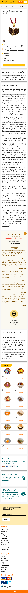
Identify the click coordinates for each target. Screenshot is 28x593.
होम (1, 6)
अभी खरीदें (14, 591)
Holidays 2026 (5, 549)
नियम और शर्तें (4, 569)
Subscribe (6, 519)
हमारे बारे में (4, 562)
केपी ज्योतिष (4, 537)
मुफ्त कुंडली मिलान (5, 529)
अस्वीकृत (3, 556)
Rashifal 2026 (5, 546)
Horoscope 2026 (5, 544)
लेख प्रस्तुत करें (5, 542)
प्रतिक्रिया (4, 558)
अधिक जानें (7, 378)
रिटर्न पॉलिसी (4, 567)
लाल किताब (4, 538)
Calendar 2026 (5, 548)
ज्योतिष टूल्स (4, 540)
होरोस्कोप (3, 533)
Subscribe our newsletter (7, 514)
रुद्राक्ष (12, 6)
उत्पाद (7, 6)
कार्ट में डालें (14, 65)
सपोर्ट (3, 571)
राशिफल (3, 535)
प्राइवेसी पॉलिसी (5, 565)
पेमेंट (2, 564)
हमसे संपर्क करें (4, 560)
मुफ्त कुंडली (4, 531)
